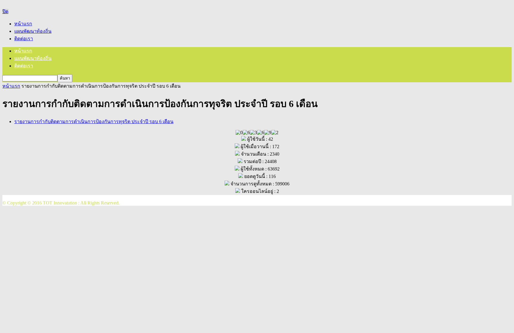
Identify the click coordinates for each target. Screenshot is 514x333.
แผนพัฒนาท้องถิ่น (32, 31)
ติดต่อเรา (23, 38)
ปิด (5, 11)
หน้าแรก (23, 23)
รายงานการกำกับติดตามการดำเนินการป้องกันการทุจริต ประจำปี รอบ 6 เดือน (93, 121)
